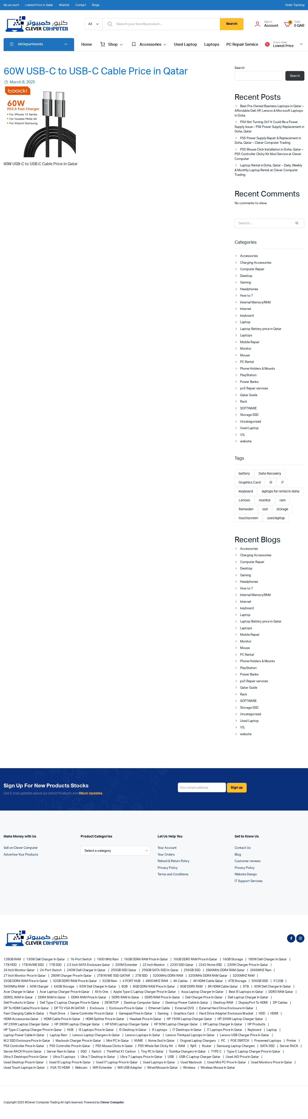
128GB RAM (13, 959)
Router (207, 1046)
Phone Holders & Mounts (257, 368)
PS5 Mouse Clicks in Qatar (115, 1046)
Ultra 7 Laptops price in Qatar (141, 1057)
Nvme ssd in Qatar (161, 1040)
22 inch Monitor (154, 965)
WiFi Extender (103, 1067)
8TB (246, 986)
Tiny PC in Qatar (153, 1051)
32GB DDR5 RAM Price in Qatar (75, 981)
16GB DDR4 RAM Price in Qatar (146, 959)
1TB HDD (10, 965)
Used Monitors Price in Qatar (272, 1062)
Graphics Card (250, 482)
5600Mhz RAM (14, 986)
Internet (245, 309)
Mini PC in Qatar (118, 1040)
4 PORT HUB (131, 981)
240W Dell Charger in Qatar (86, 970)
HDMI (274, 1013)
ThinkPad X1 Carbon (121, 1051)
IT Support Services (249, 881)
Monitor (245, 348)
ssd (265, 509)
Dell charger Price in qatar (204, 997)
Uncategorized (250, 421)
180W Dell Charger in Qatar (268, 959)
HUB (70, 1030)
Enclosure (97, 1008)
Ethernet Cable (159, 1008)
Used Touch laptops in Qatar (24, 1067)
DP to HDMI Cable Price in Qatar (27, 1008)
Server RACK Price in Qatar (23, 1051)
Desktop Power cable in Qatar (187, 1002)
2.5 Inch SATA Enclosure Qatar (89, 965)
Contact (80, 5)
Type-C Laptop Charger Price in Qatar (254, 1051)
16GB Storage (233, 959)
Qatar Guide (248, 395)
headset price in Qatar (146, 1019)
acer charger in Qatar (19, 992)
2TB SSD (141, 975)
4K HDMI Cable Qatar (208, 981)
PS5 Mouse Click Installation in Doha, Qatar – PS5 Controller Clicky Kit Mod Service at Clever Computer (269, 154)
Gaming (245, 282)
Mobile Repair (250, 342)
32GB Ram (110, 981)
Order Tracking (294, 5)
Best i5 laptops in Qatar (246, 992)
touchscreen (248, 518)
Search (231, 24)
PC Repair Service (242, 44)
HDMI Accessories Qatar (21, 1019)
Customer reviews (248, 861)
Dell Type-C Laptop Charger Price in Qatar (70, 1002)
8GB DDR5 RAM (191, 986)
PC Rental (247, 362)
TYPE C (216, 1051)
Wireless (189, 1067)
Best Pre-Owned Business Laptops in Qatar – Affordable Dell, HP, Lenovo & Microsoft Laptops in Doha (269, 111)
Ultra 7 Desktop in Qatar (98, 1057)
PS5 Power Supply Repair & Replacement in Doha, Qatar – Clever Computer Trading (268, 141)
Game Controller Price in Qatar (92, 1013)
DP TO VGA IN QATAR (69, 1008)
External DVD (185, 1008)
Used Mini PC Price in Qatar (226, 1062)
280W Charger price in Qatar (71, 975)
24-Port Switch (51, 970)
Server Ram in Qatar (61, 1051)
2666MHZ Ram (261, 970)
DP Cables (280, 1002)
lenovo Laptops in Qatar (143, 1035)
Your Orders (166, 854)
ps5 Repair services (254, 388)
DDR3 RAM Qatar (281, 992)
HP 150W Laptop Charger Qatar (190, 1019)
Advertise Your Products (21, 854)
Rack (243, 401)
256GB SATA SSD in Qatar (160, 970)
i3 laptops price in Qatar (97, 1030)
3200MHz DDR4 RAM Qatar (208, 975)
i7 (282, 482)
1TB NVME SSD (33, 965)
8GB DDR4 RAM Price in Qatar (154, 986)
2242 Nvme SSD (211, 965)
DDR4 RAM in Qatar (52, 997)
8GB (125, 986)
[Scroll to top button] (297, 1108)
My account (11, 5)
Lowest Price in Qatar (39, 5)
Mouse (245, 355)
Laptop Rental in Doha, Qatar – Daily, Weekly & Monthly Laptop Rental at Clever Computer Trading (268, 170)
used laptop (276, 518)
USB (171, 1057)
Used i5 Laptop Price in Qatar (70, 1062)
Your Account (167, 848)
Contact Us (243, 848)
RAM (182, 1046)
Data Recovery (270, 473)
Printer (292, 1040)
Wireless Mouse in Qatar (218, 1067)
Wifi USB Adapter (130, 1067)
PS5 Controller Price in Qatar (70, 1046)
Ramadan (246, 509)
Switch (97, 1051)
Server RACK (289, 1046)
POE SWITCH (240, 1040)
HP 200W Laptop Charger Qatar (241, 1019)
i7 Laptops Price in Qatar (225, 1030)
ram (283, 500)
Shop (113, 44)
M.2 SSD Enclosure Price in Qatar (27, 1040)
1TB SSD (55, 965)
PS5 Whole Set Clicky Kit (155, 1046)
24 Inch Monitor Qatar (19, 970)
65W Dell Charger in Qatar (98, 986)
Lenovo (244, 500)
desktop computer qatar (142, 1002)
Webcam (81, 1067)
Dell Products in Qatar (19, 1002)
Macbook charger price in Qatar (79, 1040)
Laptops (211, 44)
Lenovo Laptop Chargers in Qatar (96, 1035)
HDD (262, 1013)
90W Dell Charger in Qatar (273, 986)
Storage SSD (249, 415)
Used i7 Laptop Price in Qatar (117, 1062)
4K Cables (180, 981)
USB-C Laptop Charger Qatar (200, 1057)
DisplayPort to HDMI (253, 1002)
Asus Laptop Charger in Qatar (202, 992)
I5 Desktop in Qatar (133, 1030)
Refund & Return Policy (173, 861)
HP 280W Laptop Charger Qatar (77, 1024)
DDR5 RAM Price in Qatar (163, 997)
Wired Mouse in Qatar (163, 1067)
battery (244, 473)
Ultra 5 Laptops (64, 1057)
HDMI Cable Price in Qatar (62, 1019)
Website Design (246, 874)
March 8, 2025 (22, 82)
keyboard (247, 315)
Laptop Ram (59, 1035)
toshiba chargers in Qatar (187, 1051)
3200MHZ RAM (244, 975)
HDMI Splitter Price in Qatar (105, 1019)
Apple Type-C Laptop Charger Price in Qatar (145, 992)
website (245, 441)
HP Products (257, 1024)
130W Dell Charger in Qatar (46, 959)
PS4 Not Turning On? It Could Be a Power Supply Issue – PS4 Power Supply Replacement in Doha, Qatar (269, 127)
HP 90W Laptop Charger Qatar (176, 1024)
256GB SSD (192, 970)
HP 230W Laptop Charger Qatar (27, 1024)
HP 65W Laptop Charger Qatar (127, 1024)
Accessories (150, 44)
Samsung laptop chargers (236, 1046)
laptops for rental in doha (280, 491)
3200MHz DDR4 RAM (168, 975)
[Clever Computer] (39, 24)
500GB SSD (260, 981)
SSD (84, 1051)
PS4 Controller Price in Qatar (24, 1046)
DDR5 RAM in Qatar (126, 997)
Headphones (249, 289)
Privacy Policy (168, 868)
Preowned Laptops (268, 1040)
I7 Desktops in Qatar (187, 1030)
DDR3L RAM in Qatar (18, 997)
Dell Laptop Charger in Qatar (248, 997)
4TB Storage (237, 981)
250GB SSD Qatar (124, 970)
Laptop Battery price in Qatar (261, 329)
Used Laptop (185, 44)
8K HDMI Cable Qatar (223, 986)
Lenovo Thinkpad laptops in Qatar (190, 1035)
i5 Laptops (160, 1030)
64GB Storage (64, 986)
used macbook (191, 1062)
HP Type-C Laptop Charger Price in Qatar (33, 1030)
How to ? (246, 295)
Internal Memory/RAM (255, 302)
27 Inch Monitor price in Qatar (25, 975)
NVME (139, 1040)
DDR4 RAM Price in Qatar (89, 997)
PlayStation (248, 375)
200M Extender (126, 965)
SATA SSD (267, 1046)
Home (86, 44)
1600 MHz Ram (108, 959)
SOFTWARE (248, 408)
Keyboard (255, 1030)
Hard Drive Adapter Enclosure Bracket (226, 1013)
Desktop (246, 276)
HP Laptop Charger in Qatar (223, 1024)
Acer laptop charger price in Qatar (65, 992)
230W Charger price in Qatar (248, 965)
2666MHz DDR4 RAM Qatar (225, 970)
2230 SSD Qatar (182, 965)
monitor (265, 500)
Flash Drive (58, 1013)
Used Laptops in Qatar (159, 1062)
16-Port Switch (81, 959)
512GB (278, 981)
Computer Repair (252, 269)
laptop (272, 1030)
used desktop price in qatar (24, 1062)
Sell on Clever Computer (21, 848)
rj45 (194, 1046)
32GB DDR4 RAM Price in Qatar (26, 981)
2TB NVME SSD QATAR (113, 975)
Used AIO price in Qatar (243, 1057)
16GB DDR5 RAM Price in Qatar (195, 959)
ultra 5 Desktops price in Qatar (26, 1057)
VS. (242, 435)
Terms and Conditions (173, 874)
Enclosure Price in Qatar (126, 1008)
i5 (271, 482)
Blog (238, 854)
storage (282, 509)
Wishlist (64, 5)
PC (223, 1040)
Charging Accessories (255, 262)
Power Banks (249, 382)
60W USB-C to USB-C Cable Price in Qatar (96, 71)
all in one (102, 992)
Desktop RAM (223, 1002)
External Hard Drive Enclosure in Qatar (226, 1008)
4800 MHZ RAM (157, 981)
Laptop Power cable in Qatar (24, 1035)
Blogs (95, 5)
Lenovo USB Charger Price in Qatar (245, 1035)
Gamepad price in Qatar (136, 1013)
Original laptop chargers (198, 1040)
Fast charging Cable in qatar (24, 1013)
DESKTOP (112, 1002)
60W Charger (40, 986)
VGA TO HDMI (60, 1067)
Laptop (245, 322)
